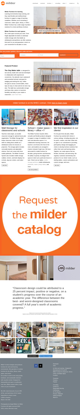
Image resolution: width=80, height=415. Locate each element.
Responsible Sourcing (58, 388)
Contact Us (71, 3)
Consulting (57, 3)
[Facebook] (36, 366)
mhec (54, 365)
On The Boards (57, 392)
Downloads (35, 3)
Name (1, 53)
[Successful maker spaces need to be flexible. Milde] (40, 345)
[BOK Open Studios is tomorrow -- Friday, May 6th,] (24, 345)
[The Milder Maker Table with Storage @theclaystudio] (40, 329)
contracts (42, 3)
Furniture (49, 3)
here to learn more (59, 103)
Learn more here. (17, 94)
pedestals (30, 164)
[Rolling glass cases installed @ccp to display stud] (72, 329)
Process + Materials (58, 393)
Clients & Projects (57, 395)
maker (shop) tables (40, 164)
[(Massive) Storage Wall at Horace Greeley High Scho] (56, 345)
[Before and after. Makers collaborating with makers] (72, 345)
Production (55, 378)
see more (4, 165)
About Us (55, 397)
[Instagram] (40, 366)
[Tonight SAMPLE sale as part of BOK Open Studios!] (7, 345)
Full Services (56, 390)
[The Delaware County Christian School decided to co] (56, 329)
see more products (33, 169)
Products (55, 380)
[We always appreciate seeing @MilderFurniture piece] (24, 329)
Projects (55, 381)
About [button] (64, 3)
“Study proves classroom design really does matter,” (40, 313)
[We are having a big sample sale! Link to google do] (7, 329)
